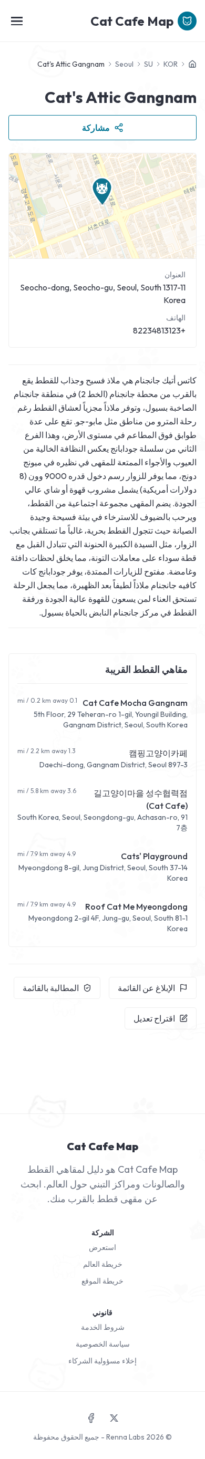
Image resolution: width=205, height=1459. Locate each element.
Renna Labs (125, 1437)
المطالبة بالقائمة (51, 988)
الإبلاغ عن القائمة (146, 988)
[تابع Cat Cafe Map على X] (114, 1418)
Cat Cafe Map (131, 21)
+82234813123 (159, 330)
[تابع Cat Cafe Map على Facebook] (90, 1418)
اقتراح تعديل (154, 1018)
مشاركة (96, 127)
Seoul (124, 64)
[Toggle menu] (16, 21)
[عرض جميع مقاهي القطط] (192, 64)
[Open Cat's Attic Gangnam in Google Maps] (102, 205)
